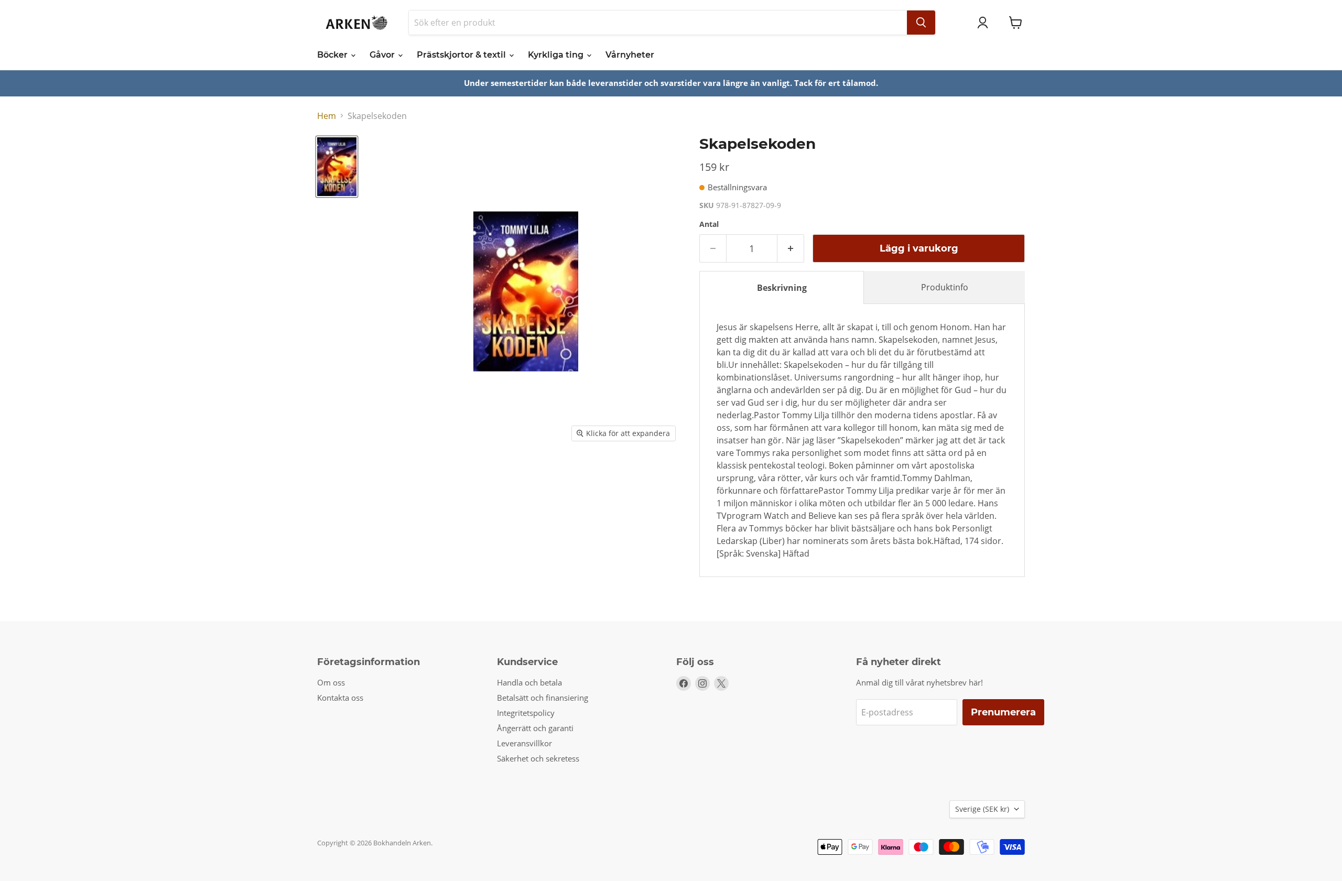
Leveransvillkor (524, 743)
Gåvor (383, 55)
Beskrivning (782, 287)
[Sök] (921, 22)
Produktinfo (944, 287)
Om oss (331, 682)
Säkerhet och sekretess (538, 758)
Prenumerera (1003, 712)
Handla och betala (529, 682)
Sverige (982, 809)
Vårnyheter (629, 55)
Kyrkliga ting (557, 55)
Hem (326, 116)
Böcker (333, 55)
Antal (709, 224)
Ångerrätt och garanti (535, 728)
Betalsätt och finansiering (542, 697)
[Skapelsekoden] (337, 167)
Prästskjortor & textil (462, 55)
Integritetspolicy (526, 713)
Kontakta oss (340, 697)
